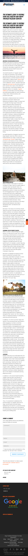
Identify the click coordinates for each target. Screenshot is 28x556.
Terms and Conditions (13, 545)
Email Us (6, 473)
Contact (16, 539)
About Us (10, 539)
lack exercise (11, 84)
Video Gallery (13, 540)
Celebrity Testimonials (10, 542)
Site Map (20, 542)
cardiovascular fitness (9, 139)
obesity (20, 79)
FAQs (21, 539)
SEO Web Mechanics (18, 554)
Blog (4, 539)
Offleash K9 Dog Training (5, 551)
